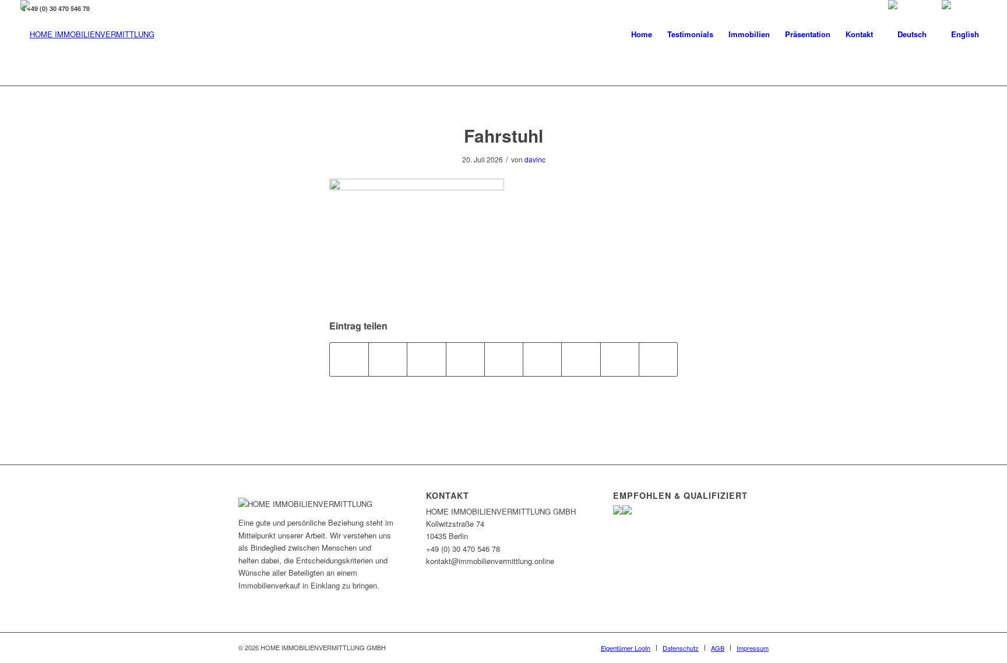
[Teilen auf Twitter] (388, 359)
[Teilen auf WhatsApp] (426, 359)
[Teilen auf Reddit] (620, 359)
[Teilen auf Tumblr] (542, 359)
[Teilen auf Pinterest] (465, 359)
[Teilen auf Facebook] (349, 359)
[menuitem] (642, 34)
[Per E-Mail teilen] (658, 359)
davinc (534, 159)
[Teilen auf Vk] (581, 359)
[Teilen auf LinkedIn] (504, 359)
